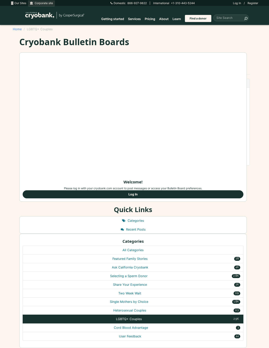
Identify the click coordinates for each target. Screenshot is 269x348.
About (164, 19)
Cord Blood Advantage (176, 328)
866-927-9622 (130, 3)
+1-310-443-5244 (174, 3)
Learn (177, 19)
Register (253, 3)
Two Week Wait (178, 293)
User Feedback (179, 336)
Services (134, 19)
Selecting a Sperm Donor (174, 276)
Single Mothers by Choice (174, 302)
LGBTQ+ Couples (177, 319)
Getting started (112, 19)
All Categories (133, 250)
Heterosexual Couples (176, 310)
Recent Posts (135, 229)
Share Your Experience (176, 285)
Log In (237, 3)
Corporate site (43, 3)
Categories (135, 221)
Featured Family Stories (175, 259)
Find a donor (198, 18)
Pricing (150, 19)
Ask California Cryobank (175, 267)
